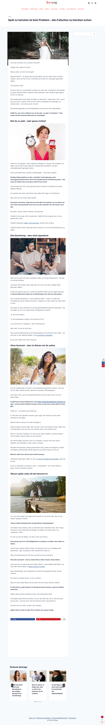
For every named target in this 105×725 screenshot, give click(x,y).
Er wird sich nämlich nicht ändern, (47, 459)
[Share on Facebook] (103, 363)
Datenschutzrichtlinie (43, 718)
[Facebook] (88, 3)
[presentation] (18, 676)
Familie (62, 9)
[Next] (64, 685)
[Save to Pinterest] (103, 365)
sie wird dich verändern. (45, 335)
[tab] (35, 701)
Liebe (41, 9)
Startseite (24, 9)
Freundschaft (71, 9)
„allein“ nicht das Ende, (31, 223)
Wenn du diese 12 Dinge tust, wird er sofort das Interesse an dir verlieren (38, 689)
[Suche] (94, 34)
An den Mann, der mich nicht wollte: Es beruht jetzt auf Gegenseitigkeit (58, 689)
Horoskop (54, 9)
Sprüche (81, 9)
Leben (47, 9)
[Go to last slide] (12, 685)
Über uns (32, 718)
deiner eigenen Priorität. (37, 566)
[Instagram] (92, 3)
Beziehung (34, 9)
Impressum (72, 718)
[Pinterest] (95, 3)
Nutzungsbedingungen (60, 718)
